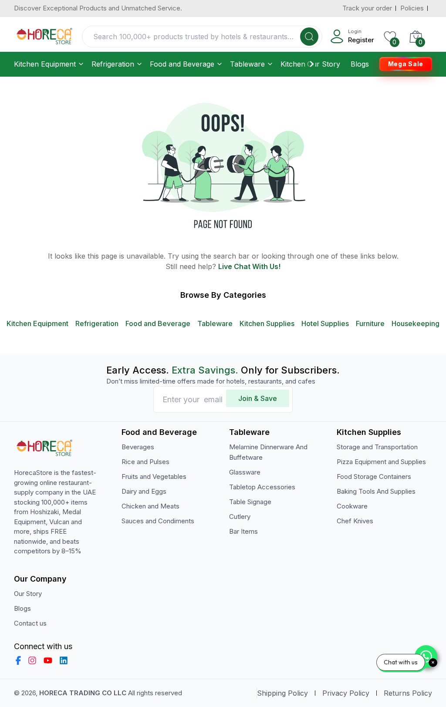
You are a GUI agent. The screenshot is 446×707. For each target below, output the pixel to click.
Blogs (360, 64)
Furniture (370, 323)
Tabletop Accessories (262, 487)
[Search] (309, 36)
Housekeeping (415, 323)
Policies (412, 8)
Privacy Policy (345, 693)
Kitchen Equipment (45, 64)
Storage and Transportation (377, 447)
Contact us (30, 623)
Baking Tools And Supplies (376, 491)
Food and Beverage (182, 64)
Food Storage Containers (374, 476)
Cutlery (239, 516)
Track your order (367, 8)
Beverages (138, 447)
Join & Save (257, 398)
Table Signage (250, 502)
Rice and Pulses (145, 462)
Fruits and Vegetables (154, 476)
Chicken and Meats (150, 506)
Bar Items (243, 531)
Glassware (244, 472)
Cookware (352, 506)
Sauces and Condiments (158, 521)
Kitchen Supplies (267, 323)
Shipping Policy (282, 693)
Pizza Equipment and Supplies (381, 462)
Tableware (247, 64)
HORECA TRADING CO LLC (82, 693)
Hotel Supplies (325, 323)
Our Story (323, 64)
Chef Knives (355, 521)
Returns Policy (408, 693)
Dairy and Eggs (144, 491)
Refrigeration (112, 64)
